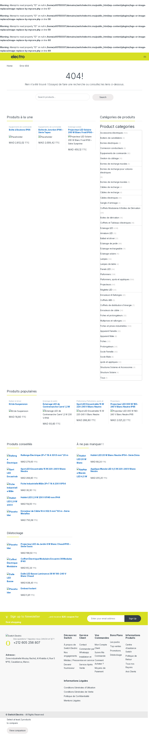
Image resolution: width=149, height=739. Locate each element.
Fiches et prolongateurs (111, 315)
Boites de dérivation (109, 217)
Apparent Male (107, 336)
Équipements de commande (20, 127)
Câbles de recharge (109, 187)
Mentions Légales (72, 700)
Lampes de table (108, 264)
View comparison (17, 730)
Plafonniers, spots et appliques (114, 279)
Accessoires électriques (111, 133)
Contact (83, 644)
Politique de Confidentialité (76, 696)
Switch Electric (16, 714)
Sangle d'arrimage (109, 203)
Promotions (115, 650)
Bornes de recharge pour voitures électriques (116, 171)
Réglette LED (106, 289)
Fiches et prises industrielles (113, 326)
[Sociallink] (7, 667)
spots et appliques (109, 362)
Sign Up (132, 618)
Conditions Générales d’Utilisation (79, 687)
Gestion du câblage (109, 158)
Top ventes (115, 646)
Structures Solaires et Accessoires (116, 367)
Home (9, 66)
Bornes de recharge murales (113, 163)
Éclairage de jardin (109, 243)
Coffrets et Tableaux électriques (115, 222)
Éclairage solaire (74, 127)
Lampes (104, 259)
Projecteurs (105, 284)
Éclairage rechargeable (111, 248)
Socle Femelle (106, 351)
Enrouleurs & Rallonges (111, 295)
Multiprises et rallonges (111, 320)
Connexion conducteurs (111, 148)
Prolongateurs (106, 346)
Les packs (115, 642)
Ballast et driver (107, 238)
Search (145, 56)
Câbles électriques (109, 198)
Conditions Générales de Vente (78, 692)
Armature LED (106, 233)
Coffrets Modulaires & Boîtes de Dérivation (120, 208)
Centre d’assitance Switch (131, 648)
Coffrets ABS (106, 300)
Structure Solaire (108, 372)
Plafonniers (105, 274)
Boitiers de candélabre (111, 138)
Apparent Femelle (108, 331)
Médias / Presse (71, 660)
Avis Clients (131, 671)
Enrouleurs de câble (109, 310)
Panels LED (105, 269)
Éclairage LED (106, 228)
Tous (102, 378)
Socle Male (105, 356)
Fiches (103, 341)
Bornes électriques (109, 143)
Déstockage (116, 655)
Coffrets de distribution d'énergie (116, 305)
